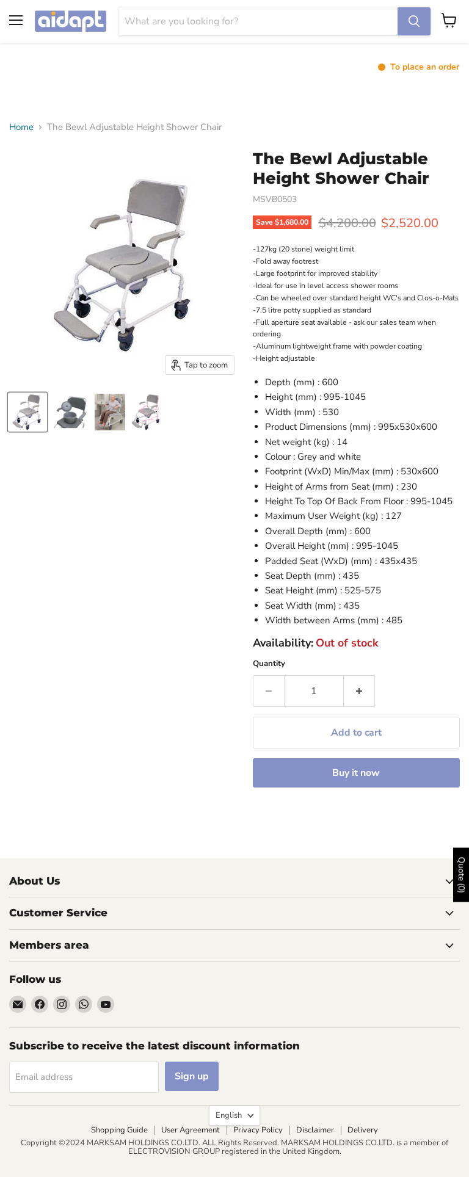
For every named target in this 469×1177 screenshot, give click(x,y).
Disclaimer (315, 1129)
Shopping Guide (119, 1129)
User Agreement (190, 1129)
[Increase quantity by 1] (359, 691)
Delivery (362, 1129)
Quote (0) (461, 874)
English (229, 1115)
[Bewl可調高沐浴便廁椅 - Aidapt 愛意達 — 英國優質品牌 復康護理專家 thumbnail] (27, 412)
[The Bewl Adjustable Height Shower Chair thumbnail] (70, 412)
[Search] (414, 21)
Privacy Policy (258, 1129)
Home (21, 127)
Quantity (269, 663)
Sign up (192, 1076)
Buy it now (356, 773)
